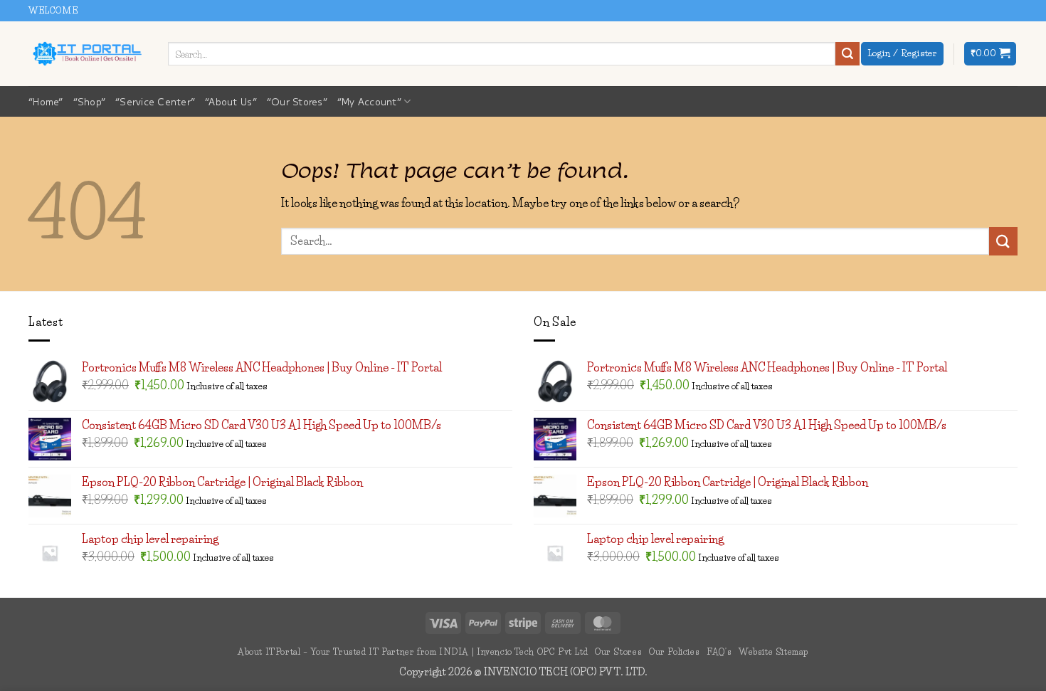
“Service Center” (155, 101)
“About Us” (231, 101)
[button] (990, 53)
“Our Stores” (297, 101)
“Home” (45, 101)
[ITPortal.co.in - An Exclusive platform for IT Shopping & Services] (87, 53)
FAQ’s (719, 651)
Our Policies (674, 651)
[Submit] (847, 54)
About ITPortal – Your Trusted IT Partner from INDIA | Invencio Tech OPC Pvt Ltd (413, 651)
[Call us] (1024, 18)
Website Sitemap (773, 651)
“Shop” (89, 101)
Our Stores (618, 651)
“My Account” (369, 101)
